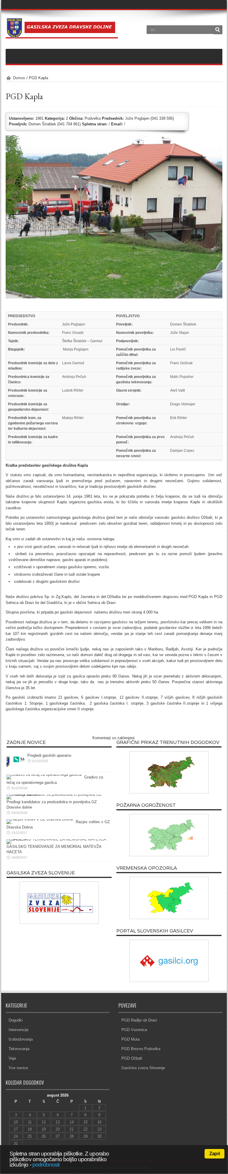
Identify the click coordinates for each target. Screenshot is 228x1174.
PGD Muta (130, 1039)
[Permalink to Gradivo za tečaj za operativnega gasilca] (44, 774)
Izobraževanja (21, 1039)
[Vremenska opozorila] (168, 898)
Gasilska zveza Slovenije (143, 1068)
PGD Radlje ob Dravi (139, 1020)
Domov (19, 78)
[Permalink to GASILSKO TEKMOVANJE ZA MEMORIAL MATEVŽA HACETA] (58, 839)
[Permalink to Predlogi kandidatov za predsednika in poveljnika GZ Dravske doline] (58, 794)
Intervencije (18, 1029)
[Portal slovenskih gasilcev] (168, 961)
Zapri (214, 1153)
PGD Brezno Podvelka (140, 1049)
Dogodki (16, 1020)
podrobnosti (46, 1164)
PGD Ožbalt (131, 1058)
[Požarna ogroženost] (168, 835)
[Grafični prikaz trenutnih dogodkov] (168, 772)
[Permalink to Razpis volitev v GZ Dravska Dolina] (40, 819)
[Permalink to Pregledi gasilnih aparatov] (15, 769)
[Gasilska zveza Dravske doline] (62, 34)
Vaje (12, 1058)
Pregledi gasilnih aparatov (49, 755)
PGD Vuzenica (134, 1029)
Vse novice (18, 1068)
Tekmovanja (19, 1049)
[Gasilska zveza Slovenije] (59, 903)
